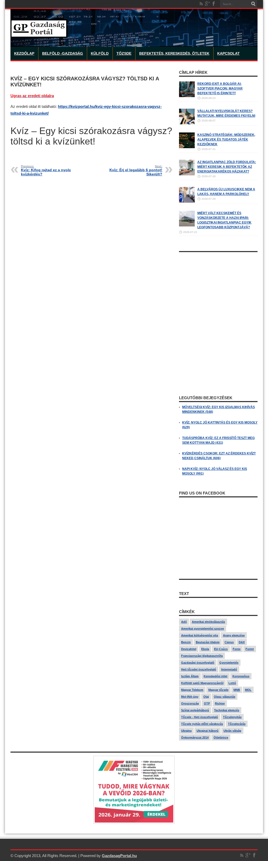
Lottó (232, 683)
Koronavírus (240, 676)
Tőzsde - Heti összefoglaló (199, 717)
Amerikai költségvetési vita (199, 635)
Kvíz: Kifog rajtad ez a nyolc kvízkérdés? (46, 170)
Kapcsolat (228, 53)
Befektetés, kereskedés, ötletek (174, 53)
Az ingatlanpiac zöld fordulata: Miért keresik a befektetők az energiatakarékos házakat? (226, 166)
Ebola (205, 649)
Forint (249, 649)
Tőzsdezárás (236, 723)
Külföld (100, 53)
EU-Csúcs (221, 649)
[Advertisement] (218, 287)
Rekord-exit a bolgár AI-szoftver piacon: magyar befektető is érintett (220, 88)
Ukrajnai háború (208, 730)
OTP (207, 703)
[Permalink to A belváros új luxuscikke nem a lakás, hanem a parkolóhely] (187, 201)
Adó (184, 621)
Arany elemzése (234, 635)
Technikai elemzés (226, 710)
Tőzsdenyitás (232, 717)
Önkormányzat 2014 (195, 737)
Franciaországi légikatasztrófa (202, 655)
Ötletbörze (221, 737)
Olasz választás (224, 696)
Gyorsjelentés (228, 662)
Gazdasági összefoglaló (197, 662)
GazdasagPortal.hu (119, 855)
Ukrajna (186, 730)
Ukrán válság (232, 730)
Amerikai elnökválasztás (208, 621)
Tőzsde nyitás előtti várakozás (202, 723)
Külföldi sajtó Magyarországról (202, 683)
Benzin (186, 642)
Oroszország (190, 703)
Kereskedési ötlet (215, 676)
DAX (242, 642)
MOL (248, 689)
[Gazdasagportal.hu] (39, 33)
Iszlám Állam (190, 676)
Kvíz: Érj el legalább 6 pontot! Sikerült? (135, 170)
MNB (236, 689)
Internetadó (229, 669)
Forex (237, 649)
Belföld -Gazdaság (62, 53)
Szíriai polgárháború (195, 710)
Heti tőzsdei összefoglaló (198, 669)
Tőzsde (123, 53)
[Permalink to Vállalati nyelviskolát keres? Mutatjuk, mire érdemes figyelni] (187, 123)
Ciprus (229, 642)
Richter (220, 703)
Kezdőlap (24, 53)
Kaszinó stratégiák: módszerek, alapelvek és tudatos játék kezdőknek (226, 139)
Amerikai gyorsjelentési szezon (202, 628)
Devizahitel (188, 649)
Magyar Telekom (192, 689)
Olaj (206, 696)
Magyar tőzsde (218, 689)
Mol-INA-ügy (189, 696)
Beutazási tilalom (208, 642)
